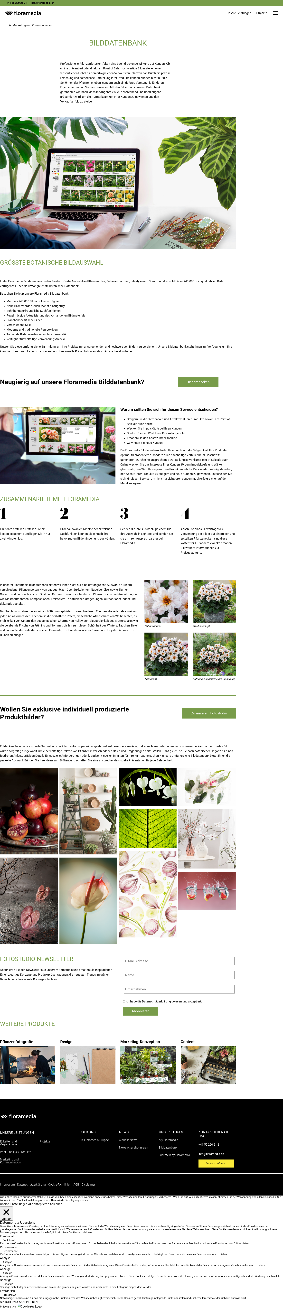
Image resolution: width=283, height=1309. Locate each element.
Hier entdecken (198, 382)
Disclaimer (88, 1184)
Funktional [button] (7, 1236)
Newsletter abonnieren (133, 1147)
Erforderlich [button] (7, 1291)
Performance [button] (8, 1247)
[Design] (88, 1058)
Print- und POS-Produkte (15, 1152)
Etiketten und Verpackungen (9, 1143)
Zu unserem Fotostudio (209, 713)
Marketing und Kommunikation (32, 25)
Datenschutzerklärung (156, 1001)
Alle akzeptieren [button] (38, 1204)
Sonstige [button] (5, 1280)
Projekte (261, 12)
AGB (76, 1184)
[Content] (208, 1058)
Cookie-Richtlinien (59, 1184)
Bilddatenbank (168, 1147)
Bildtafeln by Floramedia (174, 1155)
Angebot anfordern (216, 1163)
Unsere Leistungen (239, 13)
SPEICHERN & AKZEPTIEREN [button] (19, 1302)
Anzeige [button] (5, 1269)
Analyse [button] (5, 1258)
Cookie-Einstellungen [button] (13, 1204)
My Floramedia (168, 1140)
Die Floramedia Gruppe (94, 1140)
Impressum (7, 1184)
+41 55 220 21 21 (17, 2)
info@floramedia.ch (42, 2)
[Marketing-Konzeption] (148, 1058)
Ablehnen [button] (56, 1204)
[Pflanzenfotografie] (27, 1058)
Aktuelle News (128, 1140)
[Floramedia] (18, 1116)
